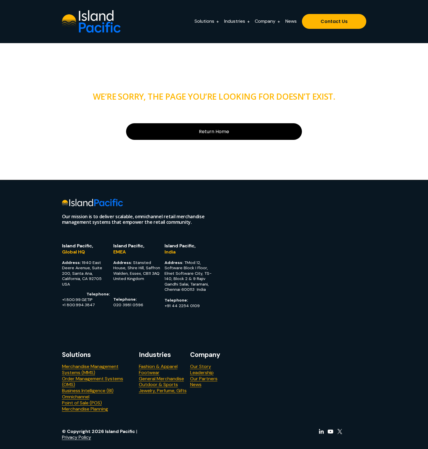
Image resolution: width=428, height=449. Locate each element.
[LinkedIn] (321, 431)
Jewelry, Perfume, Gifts (163, 391)
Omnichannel (75, 397)
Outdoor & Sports (158, 385)
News (291, 21)
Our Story (200, 366)
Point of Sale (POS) (82, 403)
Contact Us (334, 21)
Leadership (202, 373)
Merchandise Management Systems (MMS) (90, 370)
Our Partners (203, 379)
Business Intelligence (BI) (88, 391)
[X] (340, 431)
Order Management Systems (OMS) (92, 382)
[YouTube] (330, 431)
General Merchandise (161, 379)
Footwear (149, 373)
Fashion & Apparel (158, 366)
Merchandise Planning (85, 409)
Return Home (214, 131)
